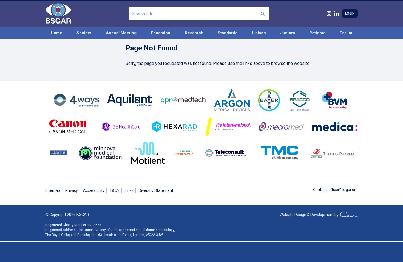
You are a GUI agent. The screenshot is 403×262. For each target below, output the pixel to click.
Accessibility (93, 190)
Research (194, 32)
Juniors (287, 32)
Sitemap (52, 190)
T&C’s (115, 190)
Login (349, 13)
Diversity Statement (156, 190)
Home (56, 32)
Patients (317, 32)
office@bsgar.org (343, 189)
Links (129, 190)
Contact (320, 189)
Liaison (259, 32)
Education (160, 32)
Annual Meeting (121, 32)
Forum (346, 32)
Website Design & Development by (310, 214)
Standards (227, 32)
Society (83, 32)
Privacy (71, 190)
